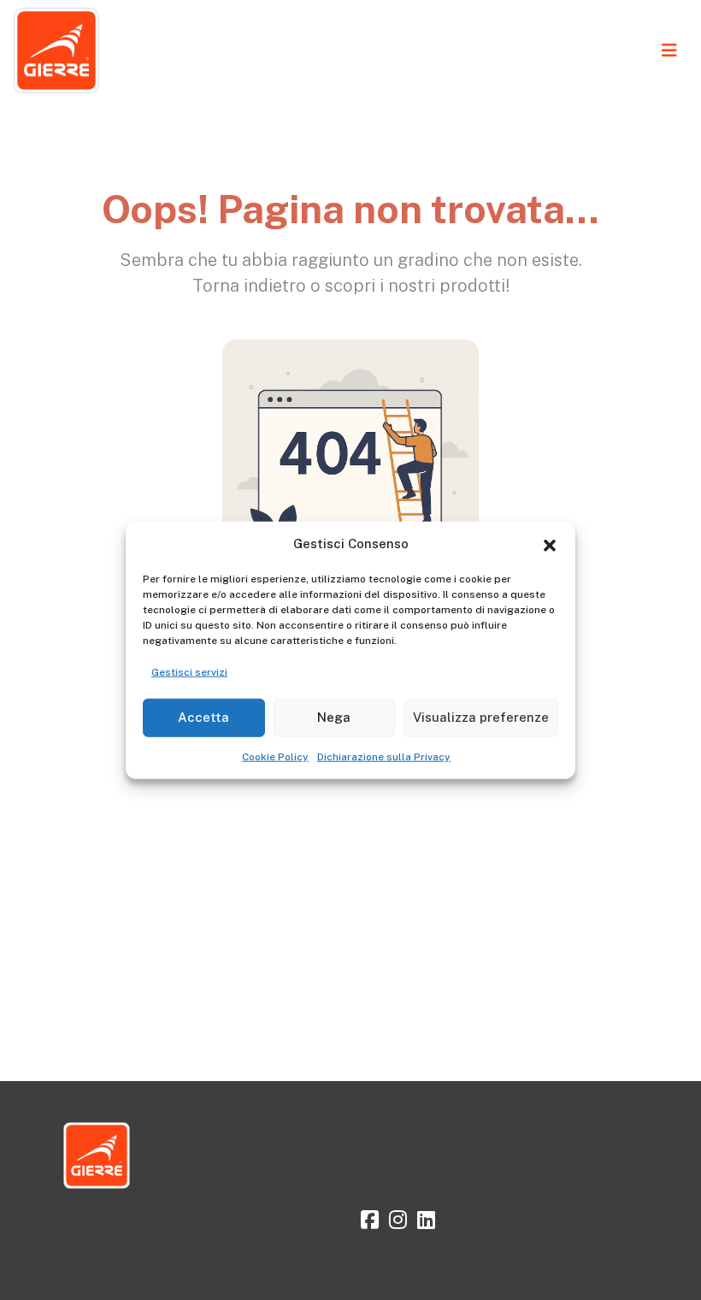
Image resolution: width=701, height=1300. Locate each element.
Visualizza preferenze (481, 717)
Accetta (203, 717)
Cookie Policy (275, 756)
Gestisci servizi (189, 671)
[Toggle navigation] (669, 50)
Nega (333, 717)
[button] (549, 543)
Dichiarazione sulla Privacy (384, 756)
